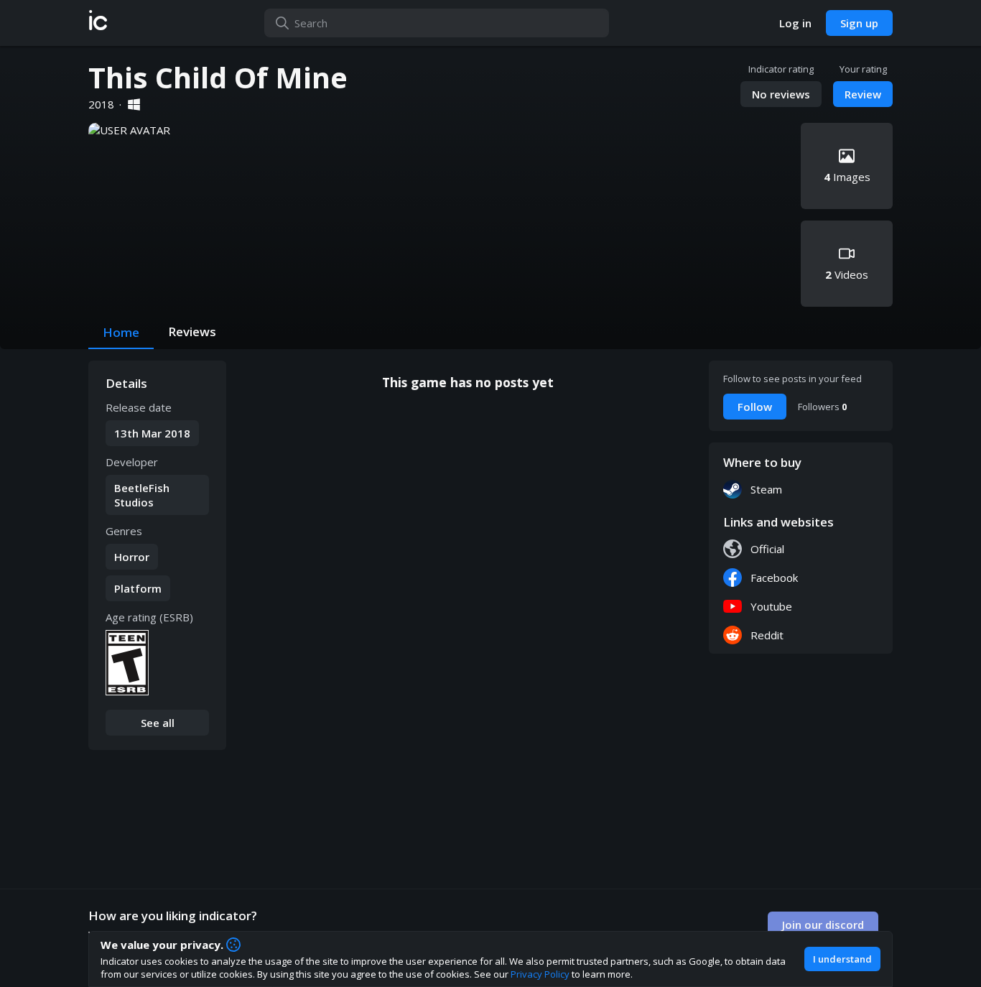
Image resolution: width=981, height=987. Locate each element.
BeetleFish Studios (141, 495)
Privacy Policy (540, 974)
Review (863, 94)
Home (121, 332)
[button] (98, 23)
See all (158, 722)
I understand (842, 959)
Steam (766, 489)
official (767, 549)
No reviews (781, 94)
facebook (774, 577)
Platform (138, 588)
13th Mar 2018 (152, 433)
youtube (771, 606)
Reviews (192, 331)
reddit (767, 635)
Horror (131, 557)
